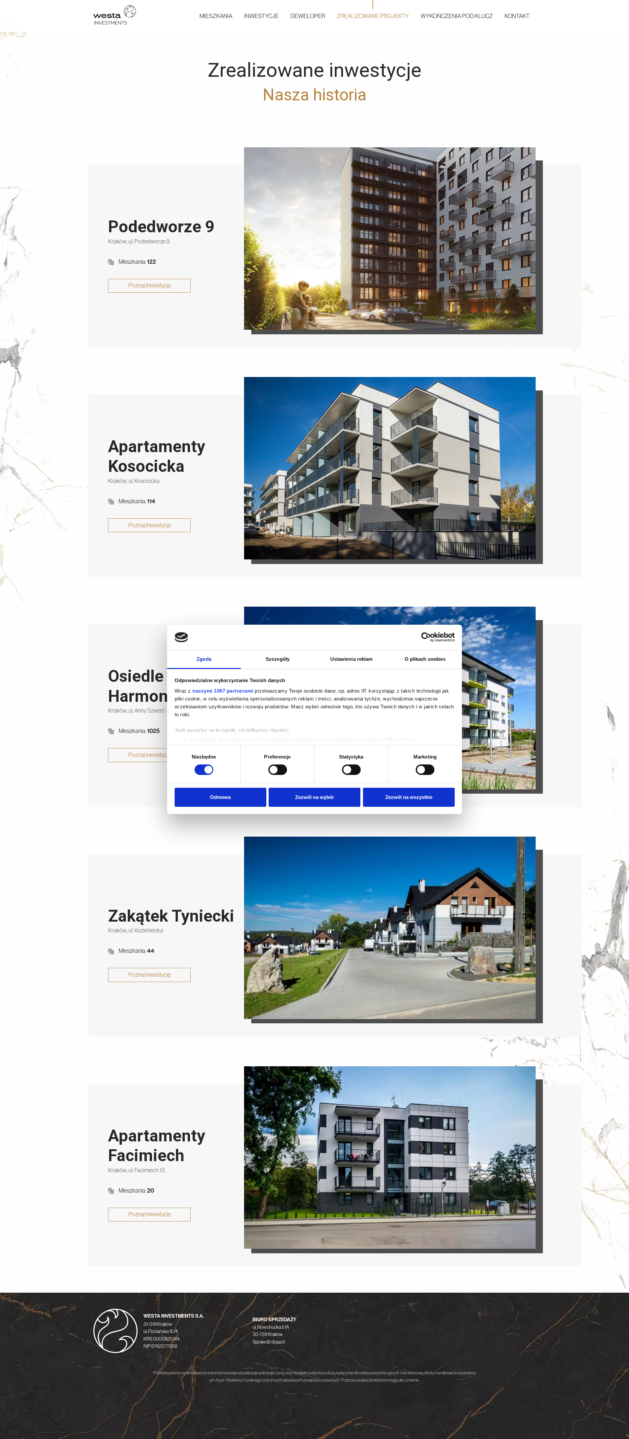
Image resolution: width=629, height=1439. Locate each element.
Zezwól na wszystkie (408, 797)
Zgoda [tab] (204, 659)
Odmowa (220, 797)
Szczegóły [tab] (278, 659)
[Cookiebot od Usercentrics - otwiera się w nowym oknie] (426, 637)
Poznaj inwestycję (149, 285)
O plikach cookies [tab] (425, 659)
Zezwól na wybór (314, 797)
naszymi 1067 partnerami (222, 691)
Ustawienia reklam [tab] (351, 659)
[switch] (277, 769)
